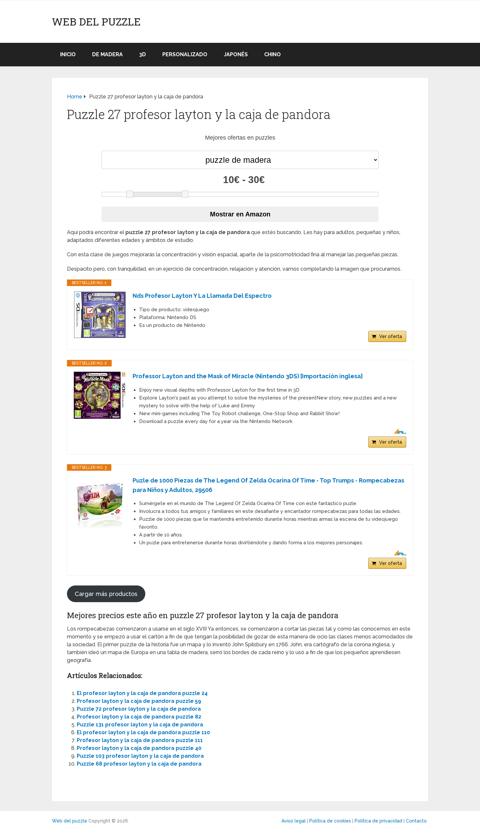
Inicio (68, 54)
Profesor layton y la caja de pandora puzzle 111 (140, 740)
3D (142, 54)
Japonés (236, 54)
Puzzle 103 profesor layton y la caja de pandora (140, 756)
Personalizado (184, 54)
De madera (107, 54)
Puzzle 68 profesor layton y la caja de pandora (139, 764)
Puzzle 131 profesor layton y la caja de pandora (140, 724)
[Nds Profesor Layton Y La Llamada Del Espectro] (100, 314)
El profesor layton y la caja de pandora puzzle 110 (143, 732)
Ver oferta (390, 336)
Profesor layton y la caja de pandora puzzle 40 (139, 748)
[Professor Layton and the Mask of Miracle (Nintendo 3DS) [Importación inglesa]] (100, 395)
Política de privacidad (378, 820)
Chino (272, 54)
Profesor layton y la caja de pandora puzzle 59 (139, 701)
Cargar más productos (106, 593)
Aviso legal (293, 820)
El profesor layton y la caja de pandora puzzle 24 (142, 693)
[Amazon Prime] (397, 431)
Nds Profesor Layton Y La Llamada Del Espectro (202, 295)
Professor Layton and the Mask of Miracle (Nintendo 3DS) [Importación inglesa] (248, 376)
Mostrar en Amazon (240, 214)
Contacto (416, 820)
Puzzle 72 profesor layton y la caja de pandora (139, 709)
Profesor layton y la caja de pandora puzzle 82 (139, 717)
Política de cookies (330, 820)
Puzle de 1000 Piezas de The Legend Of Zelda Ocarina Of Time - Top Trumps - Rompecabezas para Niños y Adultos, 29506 (268, 485)
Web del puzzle (96, 21)
